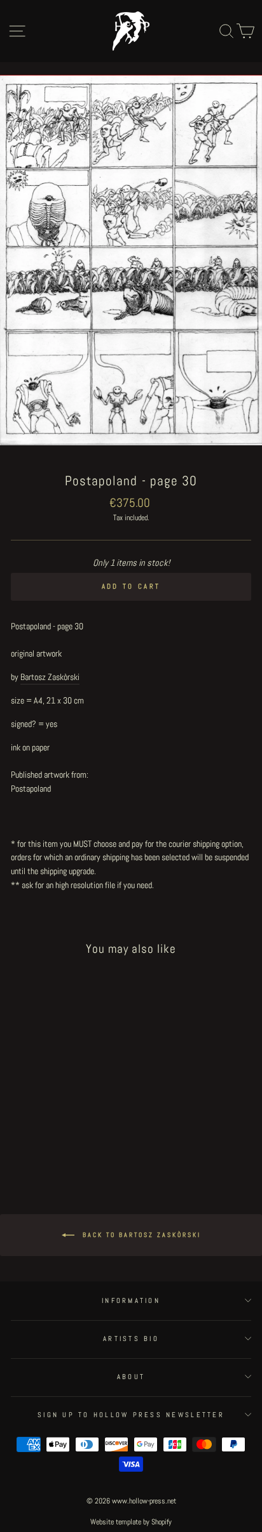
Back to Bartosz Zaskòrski (140, 1234)
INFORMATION (131, 1300)
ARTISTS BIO (131, 1338)
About (131, 1376)
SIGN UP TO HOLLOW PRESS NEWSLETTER (131, 1414)
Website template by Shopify (131, 1522)
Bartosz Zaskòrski (49, 677)
